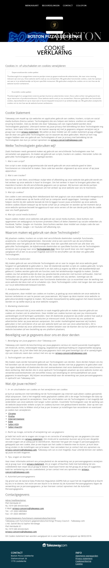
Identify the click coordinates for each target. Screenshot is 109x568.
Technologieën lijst (45, 249)
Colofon (79, 563)
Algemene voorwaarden (87, 555)
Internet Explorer (16, 419)
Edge (10, 421)
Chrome (12, 413)
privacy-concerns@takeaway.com (66, 140)
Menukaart (32, 5)
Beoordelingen (50, 5)
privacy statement (29, 132)
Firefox (11, 416)
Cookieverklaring (83, 561)
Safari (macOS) (15, 427)
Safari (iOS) (13, 424)
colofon (81, 5)
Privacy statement (84, 558)
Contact (68, 5)
